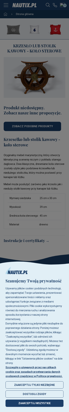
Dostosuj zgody (34, 394)
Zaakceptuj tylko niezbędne (34, 384)
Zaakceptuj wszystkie (34, 403)
